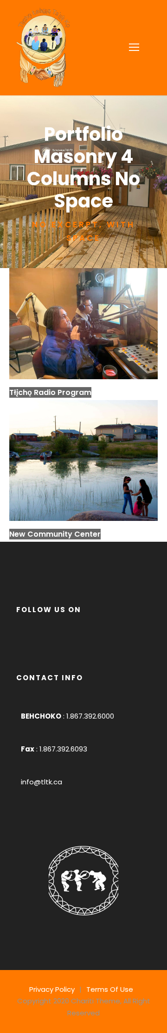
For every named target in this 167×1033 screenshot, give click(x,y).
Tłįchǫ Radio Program (50, 392)
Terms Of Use (109, 989)
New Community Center (55, 534)
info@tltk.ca (41, 782)
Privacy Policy (52, 989)
